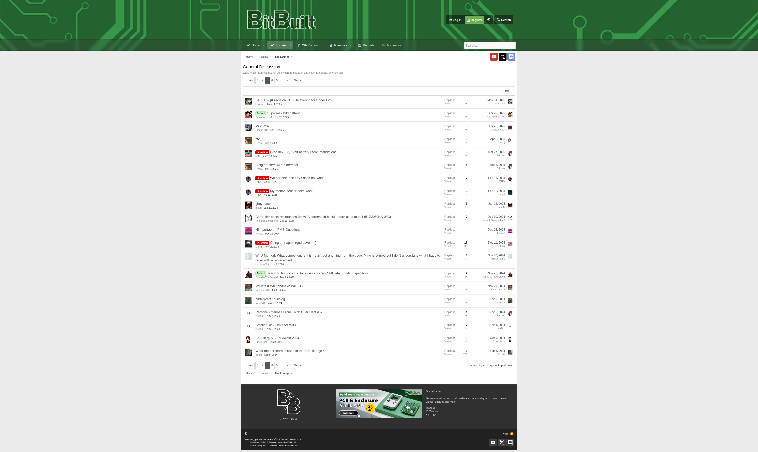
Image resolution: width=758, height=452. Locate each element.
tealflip (259, 246)
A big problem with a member (276, 165)
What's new (310, 45)
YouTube (431, 415)
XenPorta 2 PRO (258, 442)
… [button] (282, 80)
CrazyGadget (498, 129)
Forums (281, 45)
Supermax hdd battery (283, 113)
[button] (489, 19)
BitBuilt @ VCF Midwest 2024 (277, 338)
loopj (502, 142)
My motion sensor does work (291, 191)
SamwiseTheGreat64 (266, 277)
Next (296, 80)
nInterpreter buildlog (270, 299)
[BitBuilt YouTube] (494, 57)
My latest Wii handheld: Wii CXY (279, 286)
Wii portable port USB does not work (297, 178)
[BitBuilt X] (503, 57)
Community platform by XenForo (273, 439)
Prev (250, 80)
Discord (430, 407)
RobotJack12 (262, 290)
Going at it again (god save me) (293, 243)
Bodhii (258, 355)
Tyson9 (259, 143)
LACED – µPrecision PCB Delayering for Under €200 (294, 100)
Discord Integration (258, 445)
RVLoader (394, 45)
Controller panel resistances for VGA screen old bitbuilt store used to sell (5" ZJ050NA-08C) (323, 217)
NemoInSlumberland (266, 220)
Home (256, 45)
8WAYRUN (290, 442)
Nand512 (260, 303)
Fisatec (259, 233)
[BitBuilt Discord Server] (511, 57)
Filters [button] (505, 90)
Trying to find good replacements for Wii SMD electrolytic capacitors (317, 273)
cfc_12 (260, 139)
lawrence (260, 104)
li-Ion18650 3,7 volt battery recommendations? (304, 152)
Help (505, 433)
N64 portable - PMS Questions (277, 230)
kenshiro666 (262, 264)
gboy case (263, 204)
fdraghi (501, 194)
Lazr (502, 246)
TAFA (258, 182)
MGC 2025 (263, 126)
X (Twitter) (432, 411)
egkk (258, 156)
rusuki (258, 207)
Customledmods (264, 117)
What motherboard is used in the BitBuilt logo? (289, 351)
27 (288, 80)
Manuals (368, 45)
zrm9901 (260, 316)
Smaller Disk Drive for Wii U (276, 325)
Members (340, 45)
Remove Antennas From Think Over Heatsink (288, 312)
